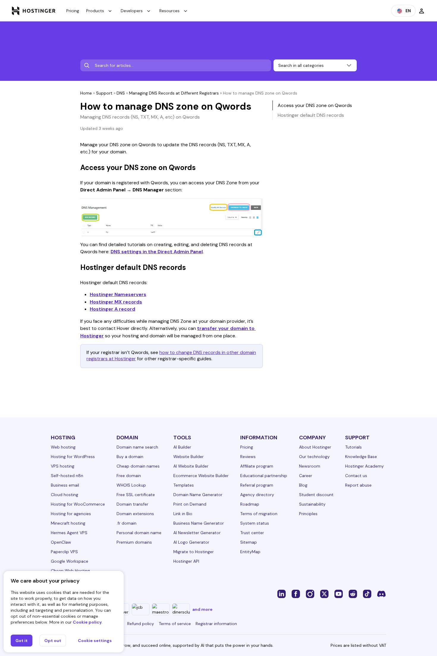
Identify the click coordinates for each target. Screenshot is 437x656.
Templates (183, 485)
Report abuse (358, 485)
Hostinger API (186, 561)
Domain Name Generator (197, 494)
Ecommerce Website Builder (201, 475)
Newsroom (309, 466)
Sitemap (248, 542)
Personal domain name (139, 532)
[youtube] (338, 594)
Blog (303, 485)
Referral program (256, 485)
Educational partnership (263, 475)
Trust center (252, 532)
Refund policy (140, 623)
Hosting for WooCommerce (78, 504)
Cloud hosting (64, 494)
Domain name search (137, 447)
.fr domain (126, 523)
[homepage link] (34, 10)
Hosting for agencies (71, 513)
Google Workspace (69, 561)
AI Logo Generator (191, 542)
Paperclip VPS (64, 551)
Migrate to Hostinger (193, 551)
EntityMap (250, 551)
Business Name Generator (198, 523)
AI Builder (182, 447)
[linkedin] (281, 594)
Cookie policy (87, 622)
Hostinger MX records (116, 302)
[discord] (381, 594)
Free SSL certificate (136, 494)
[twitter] (324, 594)
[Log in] (421, 11)
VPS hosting (62, 466)
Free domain (129, 475)
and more (202, 609)
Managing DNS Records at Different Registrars (174, 93)
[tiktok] (367, 594)
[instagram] (310, 594)
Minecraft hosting (68, 523)
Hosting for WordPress (73, 456)
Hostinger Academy (364, 466)
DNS (121, 93)
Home (86, 93)
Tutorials (353, 447)
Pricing (72, 10)
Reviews (248, 456)
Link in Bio (182, 513)
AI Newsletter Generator (197, 532)
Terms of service (175, 623)
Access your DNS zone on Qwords (315, 105)
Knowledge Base (361, 456)
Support (104, 93)
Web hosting (63, 447)
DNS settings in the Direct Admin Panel (157, 251)
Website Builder (188, 456)
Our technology (314, 456)
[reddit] (353, 594)
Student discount (316, 494)
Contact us (356, 475)
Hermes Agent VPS (69, 532)
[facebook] (296, 594)
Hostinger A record (112, 309)
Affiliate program (256, 466)
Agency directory (257, 494)
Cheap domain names (138, 466)
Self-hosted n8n (67, 475)
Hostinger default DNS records (311, 115)
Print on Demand (189, 504)
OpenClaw (61, 542)
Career (305, 475)
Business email (65, 485)
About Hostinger (315, 447)
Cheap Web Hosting (70, 570)
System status (254, 523)
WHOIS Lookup (131, 485)
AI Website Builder (190, 466)
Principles (308, 513)
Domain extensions (135, 513)
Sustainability (312, 504)
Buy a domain (130, 456)
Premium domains (134, 542)
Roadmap (249, 504)
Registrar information (216, 623)
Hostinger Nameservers (118, 294)
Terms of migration (258, 513)
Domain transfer (132, 504)
